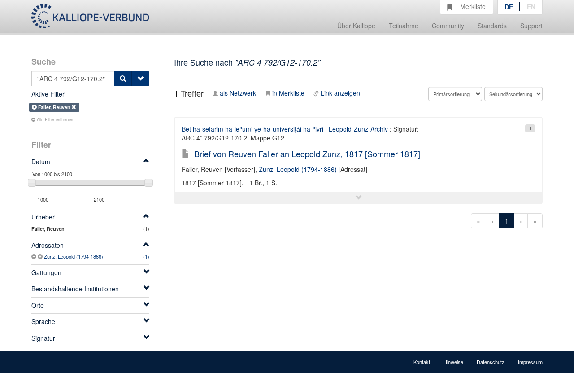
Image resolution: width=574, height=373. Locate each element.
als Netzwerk (238, 92)
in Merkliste (288, 92)
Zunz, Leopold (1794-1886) (73, 256)
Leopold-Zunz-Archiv (358, 128)
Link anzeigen (340, 92)
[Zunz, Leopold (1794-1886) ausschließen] (34, 256)
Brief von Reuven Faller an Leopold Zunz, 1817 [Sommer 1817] (307, 153)
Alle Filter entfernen (55, 119)
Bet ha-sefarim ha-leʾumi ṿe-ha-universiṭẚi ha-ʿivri (252, 128)
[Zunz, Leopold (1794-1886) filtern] (41, 256)
